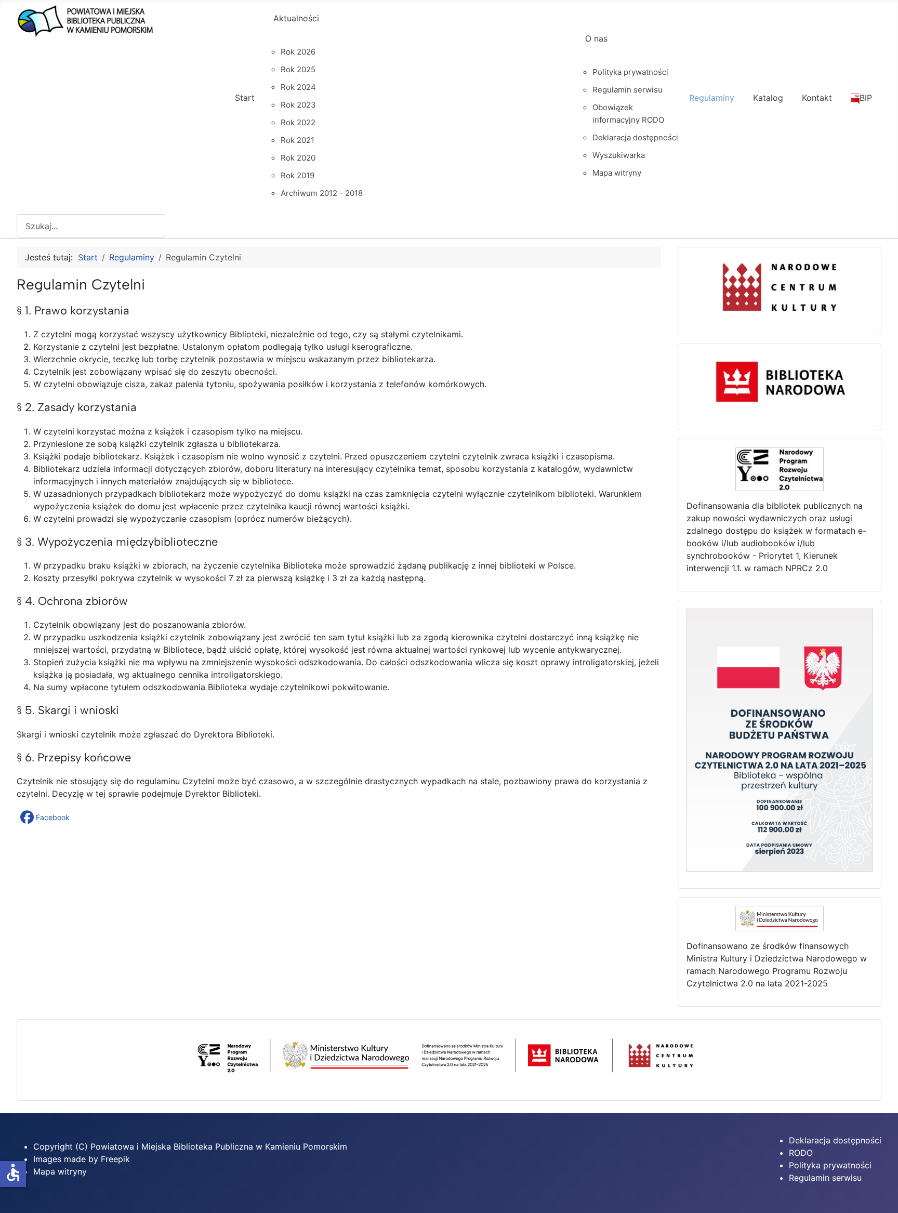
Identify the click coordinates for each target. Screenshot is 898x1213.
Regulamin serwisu (825, 1177)
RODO (801, 1153)
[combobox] (91, 226)
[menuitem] (245, 107)
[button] (46, 817)
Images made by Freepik (81, 1159)
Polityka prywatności (830, 1165)
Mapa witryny (60, 1171)
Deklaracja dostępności (835, 1140)
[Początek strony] (880, 1194)
